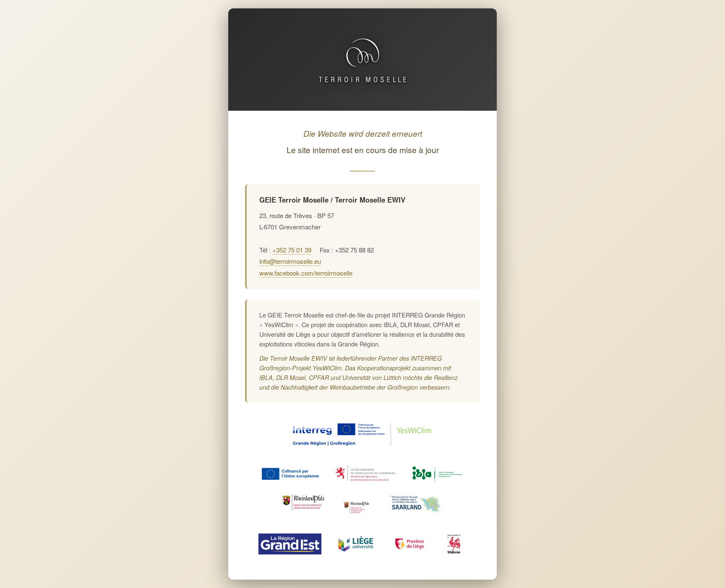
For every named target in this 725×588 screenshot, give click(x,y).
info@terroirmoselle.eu (290, 261)
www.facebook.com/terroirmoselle (305, 272)
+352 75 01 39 (291, 249)
